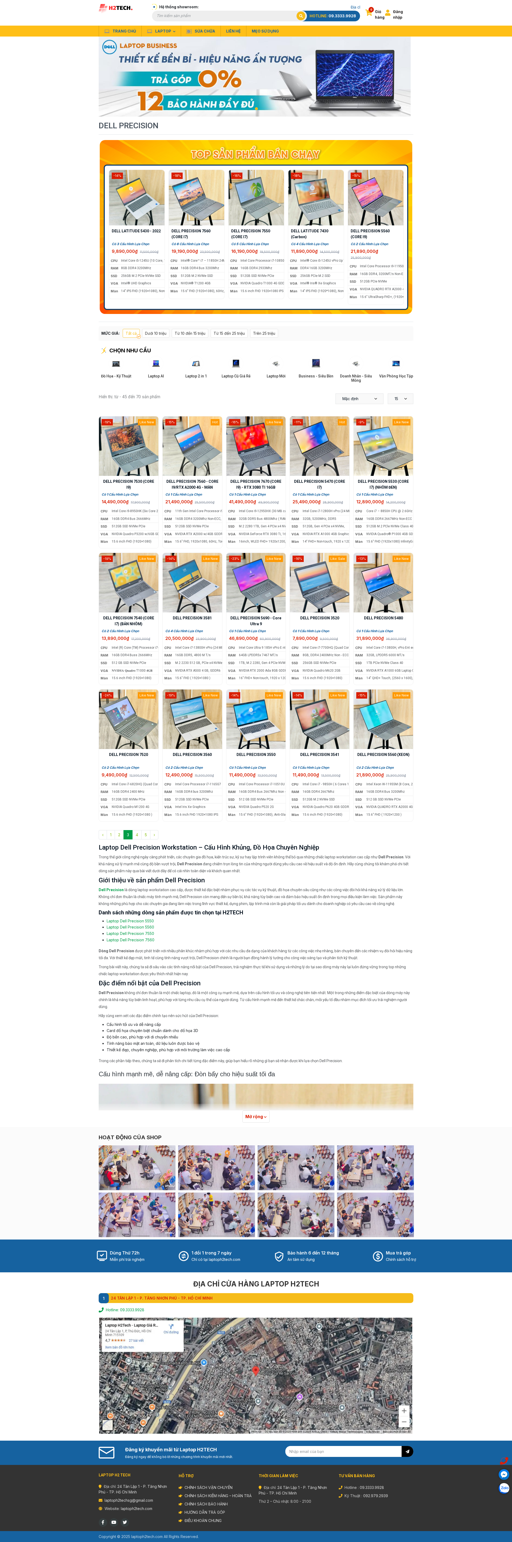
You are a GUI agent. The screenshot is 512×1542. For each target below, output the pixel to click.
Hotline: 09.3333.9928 (125, 1310)
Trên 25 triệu (264, 333)
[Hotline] (504, 1461)
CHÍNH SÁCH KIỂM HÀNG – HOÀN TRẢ (218, 1495)
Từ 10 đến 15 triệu (190, 333)
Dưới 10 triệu (155, 333)
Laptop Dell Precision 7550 (130, 933)
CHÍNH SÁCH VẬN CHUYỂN (209, 1487)
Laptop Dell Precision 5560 (130, 927)
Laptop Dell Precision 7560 (130, 940)
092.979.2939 (375, 1495)
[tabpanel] (256, 77)
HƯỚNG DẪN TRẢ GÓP (205, 1512)
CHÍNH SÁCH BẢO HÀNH (206, 1504)
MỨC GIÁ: (110, 333)
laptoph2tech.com (136, 1508)
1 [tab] (257, 108)
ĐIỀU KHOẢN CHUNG (203, 1520)
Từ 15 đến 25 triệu (229, 333)
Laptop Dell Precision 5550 (130, 921)
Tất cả (131, 333)
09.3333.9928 (342, 16)
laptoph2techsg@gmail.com (129, 1500)
